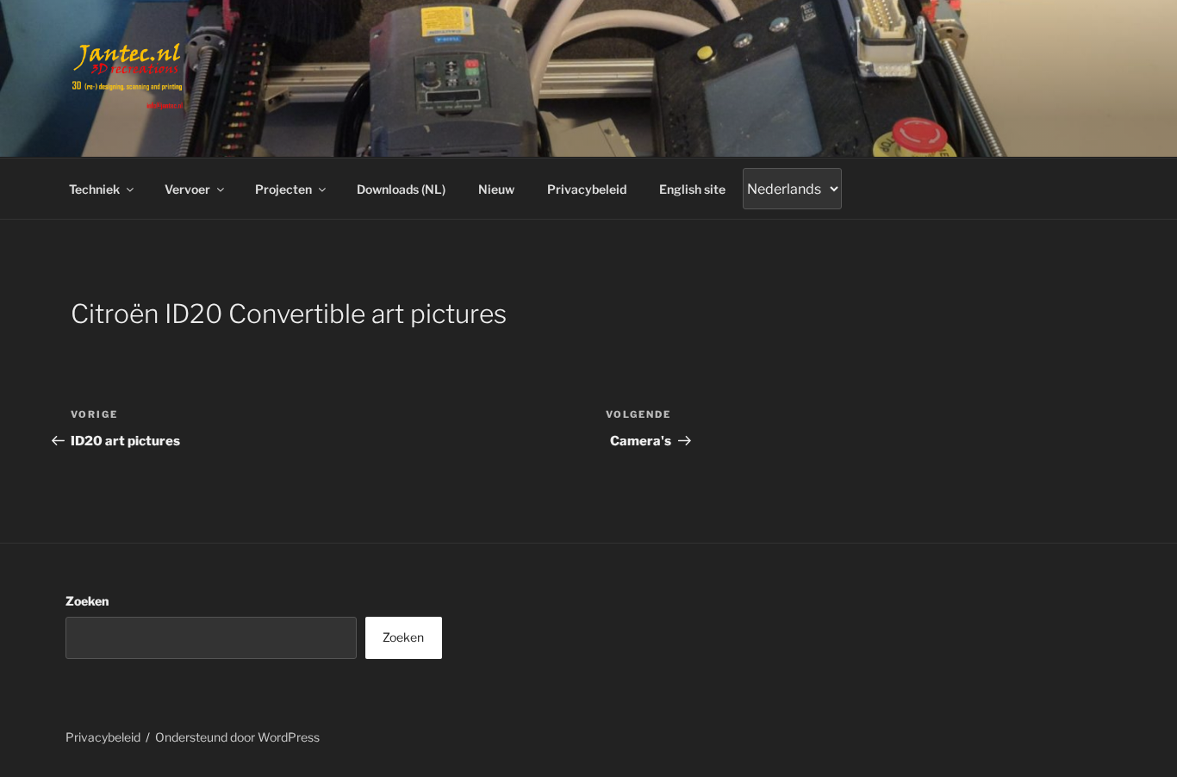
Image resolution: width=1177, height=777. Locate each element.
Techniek (94, 189)
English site (692, 189)
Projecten (283, 189)
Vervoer (187, 189)
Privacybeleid (586, 189)
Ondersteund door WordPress (237, 737)
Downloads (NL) (401, 189)
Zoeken (87, 601)
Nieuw (496, 189)
